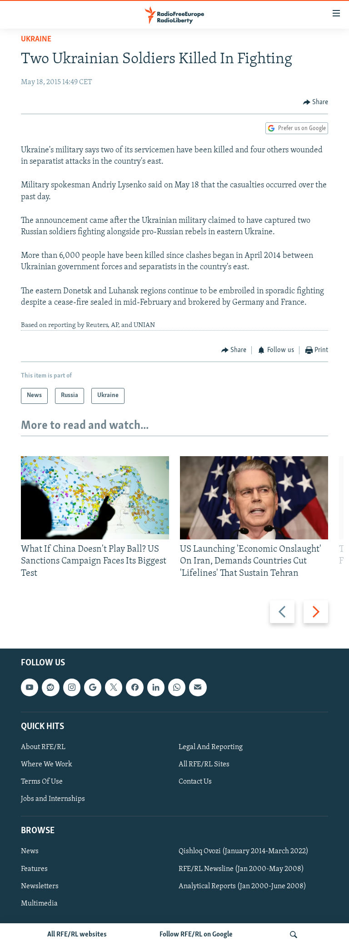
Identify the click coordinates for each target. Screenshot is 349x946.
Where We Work (46, 764)
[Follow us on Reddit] (50, 687)
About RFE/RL (43, 747)
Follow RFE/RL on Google (196, 934)
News (30, 851)
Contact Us (195, 781)
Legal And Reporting (211, 747)
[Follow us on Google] (92, 687)
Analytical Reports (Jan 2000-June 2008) (242, 886)
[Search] (293, 934)
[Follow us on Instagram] (71, 687)
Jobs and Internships (53, 799)
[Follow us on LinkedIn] (156, 687)
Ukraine (36, 39)
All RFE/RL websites (77, 934)
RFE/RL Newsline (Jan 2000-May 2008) (241, 869)
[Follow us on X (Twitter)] (113, 687)
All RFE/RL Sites (204, 764)
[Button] (316, 102)
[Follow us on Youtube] (29, 687)
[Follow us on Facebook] (134, 687)
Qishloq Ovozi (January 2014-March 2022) (244, 851)
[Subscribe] (197, 687)
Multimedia (39, 903)
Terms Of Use (42, 781)
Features (34, 869)
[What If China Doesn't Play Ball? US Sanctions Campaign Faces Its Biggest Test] (95, 497)
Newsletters (40, 886)
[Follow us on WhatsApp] (176, 687)
